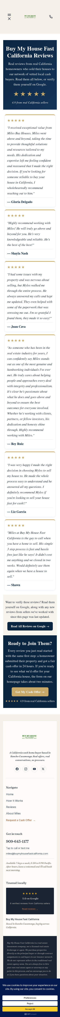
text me (25, 848)
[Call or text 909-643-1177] (51, 16)
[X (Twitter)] (43, 769)
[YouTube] (34, 769)
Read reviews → (30, 909)
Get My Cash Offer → (30, 692)
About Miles (13, 813)
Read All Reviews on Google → (30, 626)
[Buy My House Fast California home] (30, 16)
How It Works (14, 800)
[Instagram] (26, 769)
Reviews (11, 807)
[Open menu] (9, 16)
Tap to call (11, 848)
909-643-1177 (17, 841)
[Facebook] (17, 769)
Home (9, 794)
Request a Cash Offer (19, 820)
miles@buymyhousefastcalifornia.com (27, 853)
